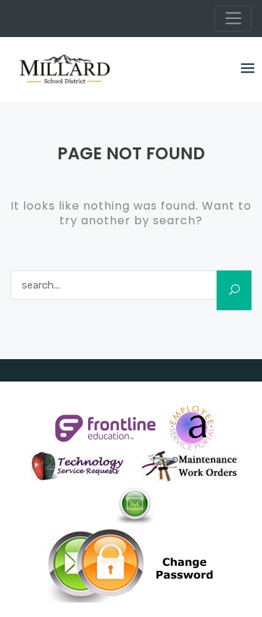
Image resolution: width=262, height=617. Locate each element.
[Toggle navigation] (233, 19)
